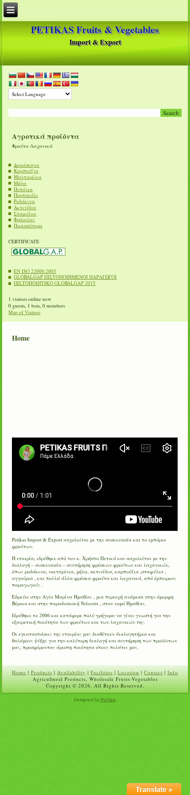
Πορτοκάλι (26, 195)
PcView (108, 699)
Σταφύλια (25, 213)
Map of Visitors (24, 312)
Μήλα (20, 183)
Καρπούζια (26, 170)
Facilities (102, 672)
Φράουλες (24, 219)
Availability (71, 672)
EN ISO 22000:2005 (35, 271)
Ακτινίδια (25, 207)
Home (19, 672)
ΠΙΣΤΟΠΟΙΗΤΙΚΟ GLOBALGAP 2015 (54, 283)
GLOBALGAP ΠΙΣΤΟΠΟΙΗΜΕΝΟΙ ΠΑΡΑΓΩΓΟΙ (65, 276)
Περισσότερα (28, 225)
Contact (153, 672)
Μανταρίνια (28, 176)
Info (172, 672)
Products (41, 672)
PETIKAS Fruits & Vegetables (95, 29)
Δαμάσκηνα (26, 164)
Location (128, 672)
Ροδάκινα (24, 201)
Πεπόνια (23, 189)
